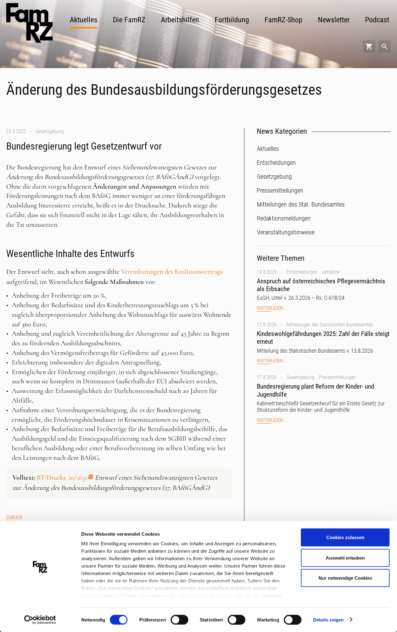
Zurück (14, 518)
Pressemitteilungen (337, 377)
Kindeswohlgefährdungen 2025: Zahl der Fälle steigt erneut (323, 337)
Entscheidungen (302, 272)
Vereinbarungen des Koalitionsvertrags (172, 272)
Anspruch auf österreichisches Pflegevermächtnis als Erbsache (321, 285)
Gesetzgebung (50, 131)
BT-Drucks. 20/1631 (62, 477)
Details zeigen (328, 619)
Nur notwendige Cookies (345, 578)
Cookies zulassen (345, 537)
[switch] (179, 620)
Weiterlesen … (271, 308)
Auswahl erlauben (345, 557)
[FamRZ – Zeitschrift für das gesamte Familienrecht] (29, 23)
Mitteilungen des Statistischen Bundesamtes (330, 325)
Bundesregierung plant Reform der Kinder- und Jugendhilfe (315, 390)
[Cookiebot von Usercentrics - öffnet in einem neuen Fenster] (40, 620)
